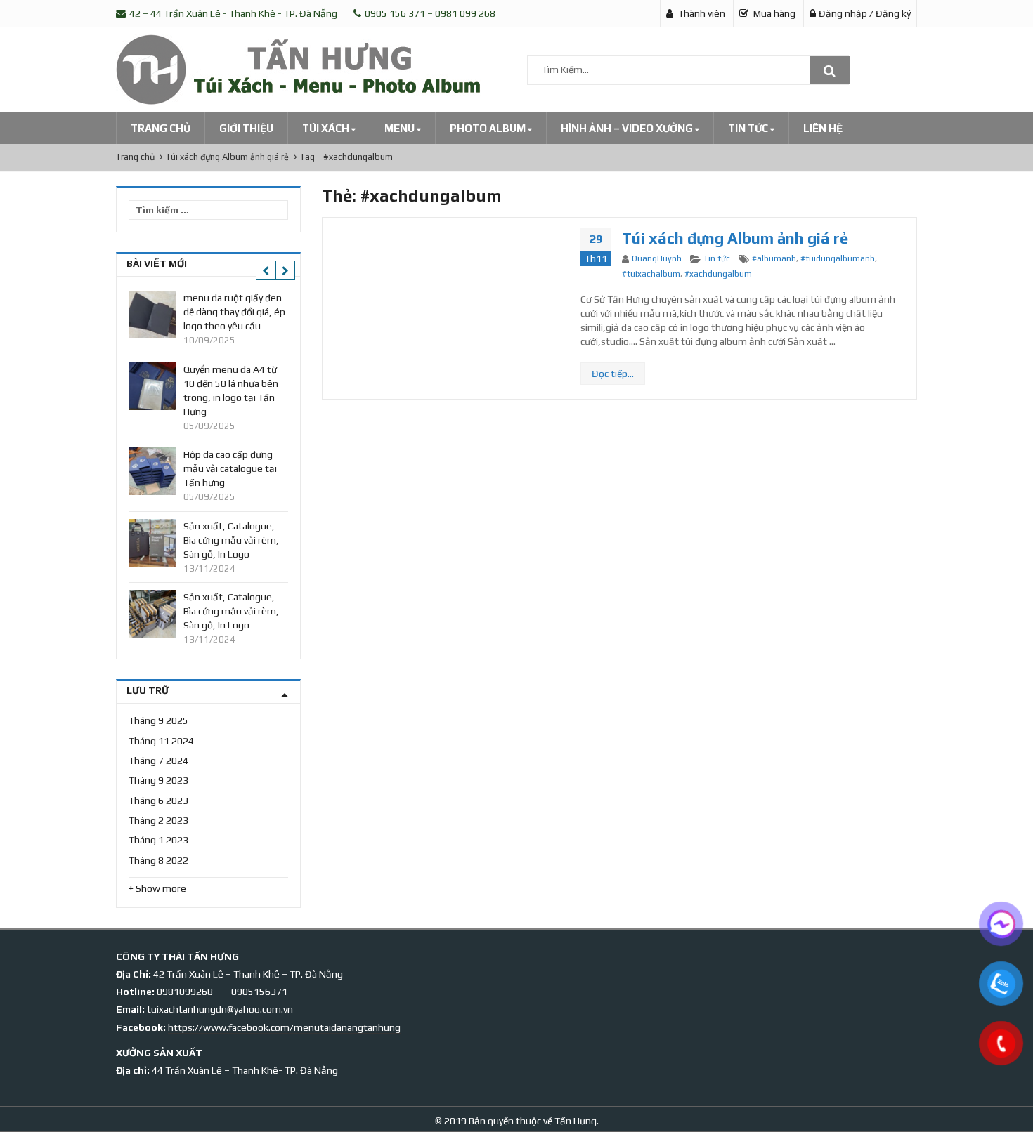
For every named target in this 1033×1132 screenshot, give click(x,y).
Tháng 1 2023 (158, 839)
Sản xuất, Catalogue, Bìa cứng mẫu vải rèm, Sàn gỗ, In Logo (231, 540)
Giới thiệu (246, 128)
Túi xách (326, 128)
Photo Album (489, 128)
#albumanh (774, 258)
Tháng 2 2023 (158, 820)
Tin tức (749, 128)
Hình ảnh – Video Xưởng (628, 128)
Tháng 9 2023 (158, 780)
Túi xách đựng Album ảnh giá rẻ (735, 238)
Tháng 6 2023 (158, 800)
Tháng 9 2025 (158, 720)
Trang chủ (160, 128)
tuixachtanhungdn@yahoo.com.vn (220, 1009)
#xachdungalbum (718, 274)
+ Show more (157, 888)
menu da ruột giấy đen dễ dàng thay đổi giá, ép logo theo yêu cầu (234, 311)
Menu (400, 128)
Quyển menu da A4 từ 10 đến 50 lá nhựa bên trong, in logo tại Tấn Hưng (230, 390)
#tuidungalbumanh (837, 258)
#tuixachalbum (651, 274)
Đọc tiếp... (613, 373)
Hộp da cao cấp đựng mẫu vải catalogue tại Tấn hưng (230, 468)
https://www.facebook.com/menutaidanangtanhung (284, 1027)
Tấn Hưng (574, 1120)
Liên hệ (823, 128)
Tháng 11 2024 (161, 740)
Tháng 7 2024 (158, 760)
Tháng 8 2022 (158, 860)
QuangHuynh (657, 258)
